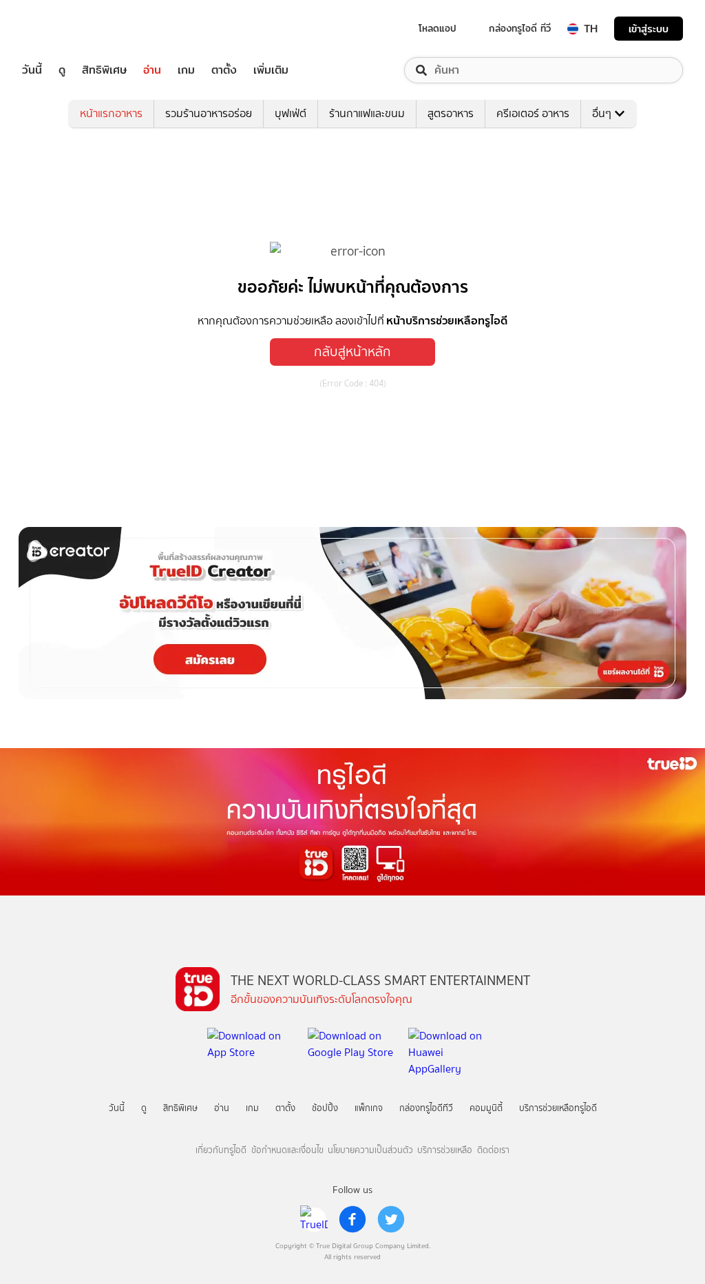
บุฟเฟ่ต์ (290, 113)
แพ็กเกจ (369, 1108)
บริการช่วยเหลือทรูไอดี (558, 1108)
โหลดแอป (437, 28)
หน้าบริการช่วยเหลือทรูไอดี (446, 320)
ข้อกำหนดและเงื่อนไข (287, 1150)
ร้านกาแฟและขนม (367, 113)
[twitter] (391, 1219)
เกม (186, 70)
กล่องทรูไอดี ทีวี (520, 28)
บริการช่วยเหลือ (444, 1150)
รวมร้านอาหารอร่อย (208, 113)
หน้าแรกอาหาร (111, 113)
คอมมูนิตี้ (486, 1108)
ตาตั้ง (224, 70)
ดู (62, 70)
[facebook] (352, 1219)
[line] (314, 1219)
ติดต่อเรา (493, 1150)
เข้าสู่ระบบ (649, 29)
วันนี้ (32, 70)
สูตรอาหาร (451, 113)
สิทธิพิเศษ (104, 70)
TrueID (63, 29)
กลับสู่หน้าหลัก (352, 352)
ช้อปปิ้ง (325, 1108)
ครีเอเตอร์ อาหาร (532, 113)
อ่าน (152, 70)
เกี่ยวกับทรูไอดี (221, 1150)
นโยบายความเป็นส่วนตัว (370, 1150)
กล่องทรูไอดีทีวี (426, 1108)
